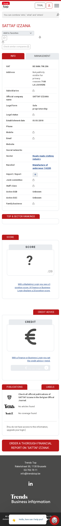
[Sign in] (49, 5)
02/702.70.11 (30, 470)
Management (42, 56)
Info (13, 56)
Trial (40, 5)
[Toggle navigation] (55, 5)
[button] (35, 175)
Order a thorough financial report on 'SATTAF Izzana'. (30, 445)
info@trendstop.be (30, 473)
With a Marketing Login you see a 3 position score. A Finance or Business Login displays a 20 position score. (32, 287)
